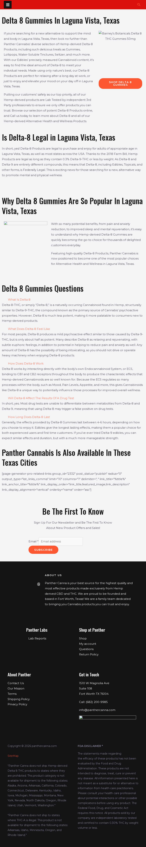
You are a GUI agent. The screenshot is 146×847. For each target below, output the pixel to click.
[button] (139, 4)
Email (34, 541)
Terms (12, 694)
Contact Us (16, 683)
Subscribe (43, 550)
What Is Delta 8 (19, 299)
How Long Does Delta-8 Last (29, 417)
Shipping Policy (19, 699)
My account (87, 644)
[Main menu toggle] (8, 5)
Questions (86, 649)
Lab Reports (37, 638)
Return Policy (88, 654)
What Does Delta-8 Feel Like (29, 329)
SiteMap (13, 756)
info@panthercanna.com (97, 710)
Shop (83, 638)
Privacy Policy (17, 704)
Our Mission (16, 688)
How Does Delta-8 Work (26, 363)
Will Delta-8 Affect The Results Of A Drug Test (41, 398)
